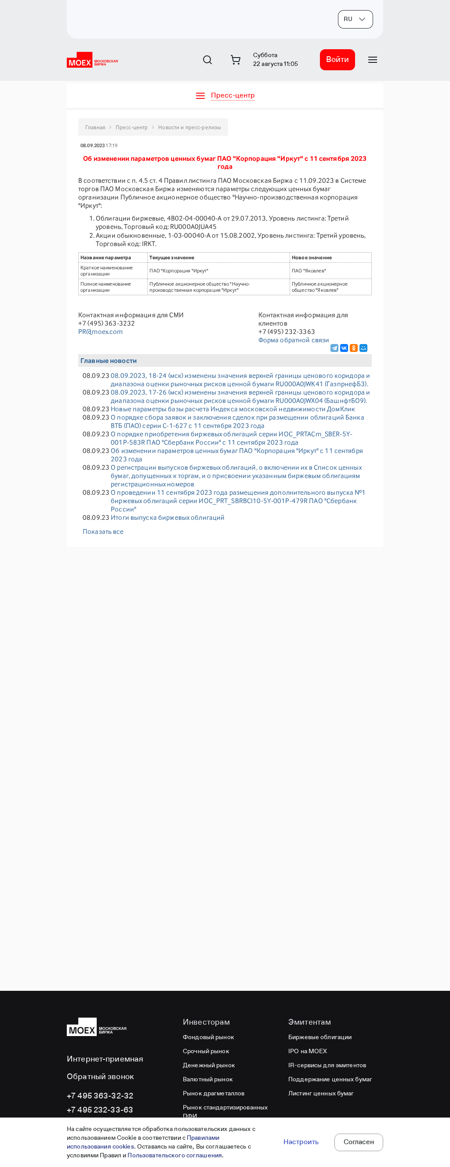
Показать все (103, 531)
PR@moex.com (100, 331)
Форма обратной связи (294, 340)
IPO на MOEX (307, 1051)
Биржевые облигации (320, 1037)
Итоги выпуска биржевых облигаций (168, 517)
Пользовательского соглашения (174, 1156)
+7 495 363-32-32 (100, 1096)
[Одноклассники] (354, 348)
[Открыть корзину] (235, 59)
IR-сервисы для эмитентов (327, 1065)
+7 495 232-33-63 (100, 1110)
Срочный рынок (206, 1051)
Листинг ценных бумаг (321, 1094)
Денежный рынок (209, 1065)
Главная (95, 127)
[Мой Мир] (363, 348)
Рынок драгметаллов (213, 1094)
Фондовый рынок (208, 1037)
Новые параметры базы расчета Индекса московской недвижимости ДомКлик (233, 409)
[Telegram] (334, 348)
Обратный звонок (100, 1077)
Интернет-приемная (105, 1059)
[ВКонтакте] (344, 348)
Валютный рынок (208, 1079)
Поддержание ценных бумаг (330, 1079)
